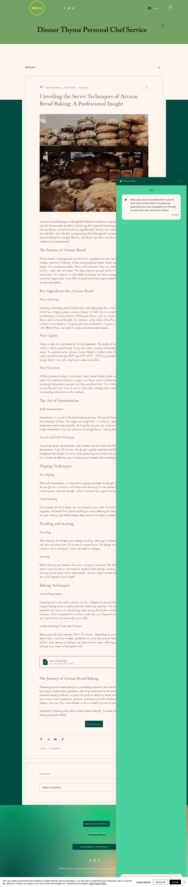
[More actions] (146, 87)
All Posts (30, 67)
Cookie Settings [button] (143, 882)
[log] (151, 528)
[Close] (184, 882)
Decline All (160, 882)
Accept (175, 882)
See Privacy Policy (97, 883)
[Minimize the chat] (180, 181)
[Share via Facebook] (41, 739)
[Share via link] (62, 739)
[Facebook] (64, 8)
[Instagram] (68, 8)
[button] (170, 7)
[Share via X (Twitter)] (48, 739)
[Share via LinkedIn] (55, 739)
